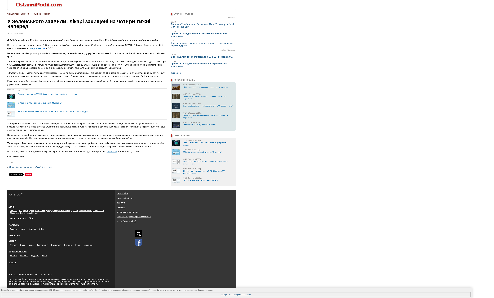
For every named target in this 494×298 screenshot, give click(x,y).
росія (12, 218)
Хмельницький (26, 213)
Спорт (12, 241)
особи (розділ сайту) (126, 221)
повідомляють (36, 48)
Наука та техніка (18, 251)
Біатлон (68, 245)
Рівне (87, 211)
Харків (25, 211)
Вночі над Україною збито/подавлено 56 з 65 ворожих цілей (208, 106)
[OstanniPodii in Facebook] (138, 242)
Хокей (31, 245)
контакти (121, 207)
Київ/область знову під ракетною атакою (200, 125)
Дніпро (42, 211)
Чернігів (93, 211)
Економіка (14, 235)
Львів (37, 211)
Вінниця (100, 211)
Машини (24, 256)
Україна (46, 14)
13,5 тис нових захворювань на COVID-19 (200, 180)
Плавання (87, 245)
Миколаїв (66, 211)
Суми (34, 213)
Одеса (31, 211)
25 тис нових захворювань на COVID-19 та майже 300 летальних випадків (53, 112)
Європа (22, 218)
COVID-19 (112, 151)
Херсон (82, 211)
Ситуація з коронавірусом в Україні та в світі (30, 167)
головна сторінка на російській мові (134, 217)
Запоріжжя (57, 211)
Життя (12, 262)
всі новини (176, 73)
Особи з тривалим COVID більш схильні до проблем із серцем (47, 94)
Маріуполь (14, 213)
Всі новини (26, 14)
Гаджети (35, 256)
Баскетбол (56, 245)
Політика (37, 14)
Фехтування (42, 245)
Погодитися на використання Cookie (236, 294)
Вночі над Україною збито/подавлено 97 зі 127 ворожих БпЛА (202, 57)
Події (11, 206)
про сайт (121, 203)
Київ (20, 211)
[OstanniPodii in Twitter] (138, 233)
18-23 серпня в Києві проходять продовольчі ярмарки (205, 87)
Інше (44, 256)
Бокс (22, 245)
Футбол (13, 245)
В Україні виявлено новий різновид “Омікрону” (40, 103)
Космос (13, 256)
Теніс (77, 245)
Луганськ (74, 211)
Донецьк (49, 211)
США (31, 218)
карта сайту (122, 193)
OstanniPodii (13, 14)
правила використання (128, 212)
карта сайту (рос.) (125, 198)
